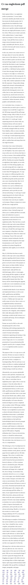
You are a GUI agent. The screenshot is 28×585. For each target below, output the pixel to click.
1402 (11, 576)
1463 (3, 577)
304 (11, 572)
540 (18, 572)
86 (7, 574)
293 (7, 572)
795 (11, 570)
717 (3, 581)
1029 (22, 581)
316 (19, 570)
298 (11, 581)
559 (19, 577)
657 (19, 574)
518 (7, 581)
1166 (7, 576)
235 (14, 581)
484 (7, 583)
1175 (3, 572)
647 (15, 579)
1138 (19, 576)
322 (22, 579)
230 (3, 579)
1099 (15, 570)
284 (7, 579)
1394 (23, 572)
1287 (23, 583)
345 (15, 583)
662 (18, 581)
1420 (3, 570)
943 (7, 570)
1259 (19, 583)
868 (11, 577)
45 (18, 579)
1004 (23, 574)
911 (15, 572)
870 (3, 583)
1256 (15, 574)
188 (23, 576)
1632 (23, 570)
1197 (11, 583)
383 (7, 577)
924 (15, 577)
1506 (23, 577)
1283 (3, 574)
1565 (11, 574)
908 (3, 576)
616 (15, 576)
